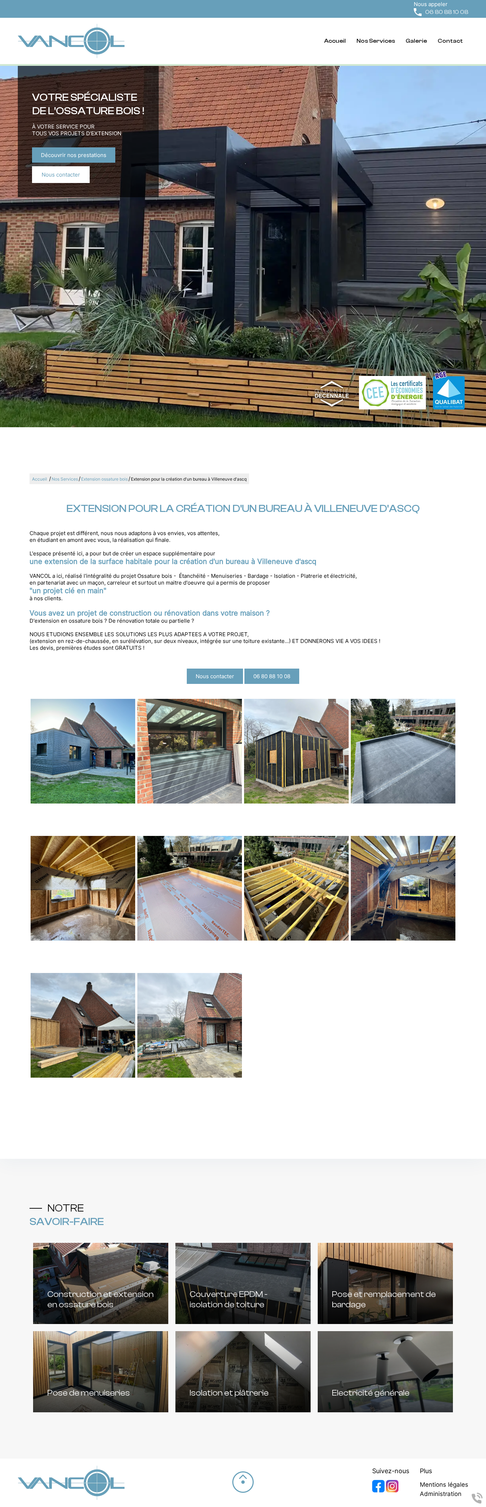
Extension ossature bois (104, 479)
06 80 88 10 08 (446, 12)
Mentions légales (444, 1484)
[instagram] (392, 1490)
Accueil (335, 40)
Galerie (416, 40)
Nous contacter (61, 174)
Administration (440, 1493)
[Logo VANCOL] (71, 41)
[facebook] (379, 1490)
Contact (450, 40)
